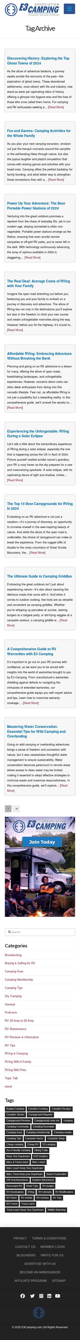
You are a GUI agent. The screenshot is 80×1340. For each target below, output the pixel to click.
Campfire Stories (15, 1114)
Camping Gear (14, 971)
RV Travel (11, 1203)
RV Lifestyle (44, 1192)
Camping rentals (63, 1132)
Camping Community (17, 1126)
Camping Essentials (43, 1126)
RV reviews (42, 1197)
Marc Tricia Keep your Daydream (24, 1174)
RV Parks (11, 1197)
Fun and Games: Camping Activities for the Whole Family (39, 133)
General (10, 1004)
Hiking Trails (41, 1150)
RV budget (48, 1186)
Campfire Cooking (38, 1108)
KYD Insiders (41, 1156)
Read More (56, 107)
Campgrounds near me (46, 1120)
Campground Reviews (18, 1120)
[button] (69, 9)
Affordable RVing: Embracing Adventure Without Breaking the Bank (39, 356)
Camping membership (38, 1132)
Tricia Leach (28, 1203)
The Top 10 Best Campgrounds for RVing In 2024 (40, 506)
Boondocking (13, 955)
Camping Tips (14, 988)
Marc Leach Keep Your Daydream (24, 1168)
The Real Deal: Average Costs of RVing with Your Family (38, 283)
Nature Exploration (56, 1174)
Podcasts (11, 1012)
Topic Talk (11, 1078)
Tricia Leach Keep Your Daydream (25, 1209)
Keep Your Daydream (18, 1156)
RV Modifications (64, 1192)
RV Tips (10, 1045)
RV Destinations (15, 1192)
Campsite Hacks (34, 1138)
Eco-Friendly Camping (18, 1150)
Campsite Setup (56, 1138)
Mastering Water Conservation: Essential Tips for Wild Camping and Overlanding (36, 731)
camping (68, 1120)
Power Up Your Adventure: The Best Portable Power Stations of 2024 (36, 206)
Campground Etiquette (40, 1114)
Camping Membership (19, 979)
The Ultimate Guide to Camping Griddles (39, 576)
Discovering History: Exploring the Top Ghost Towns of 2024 (38, 61)
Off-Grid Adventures (17, 1179)
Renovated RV (14, 1186)
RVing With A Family (18, 1061)
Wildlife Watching (57, 1209)
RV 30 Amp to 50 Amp (19, 1020)
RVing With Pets (15, 1070)
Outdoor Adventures (43, 1179)
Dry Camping (13, 996)
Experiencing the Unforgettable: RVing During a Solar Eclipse (38, 434)
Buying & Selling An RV (20, 963)
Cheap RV (32, 1144)
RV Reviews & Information (22, 1037)
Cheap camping (14, 1144)
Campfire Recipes (61, 1108)
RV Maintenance (15, 1029)
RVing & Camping (16, 1053)
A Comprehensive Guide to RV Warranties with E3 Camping (31, 651)
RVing (31, 1192)
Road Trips (32, 1186)
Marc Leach (38, 1162)
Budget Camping (15, 1108)
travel (8, 1086)
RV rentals (26, 1197)
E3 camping (49, 1144)
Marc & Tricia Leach (17, 1162)
